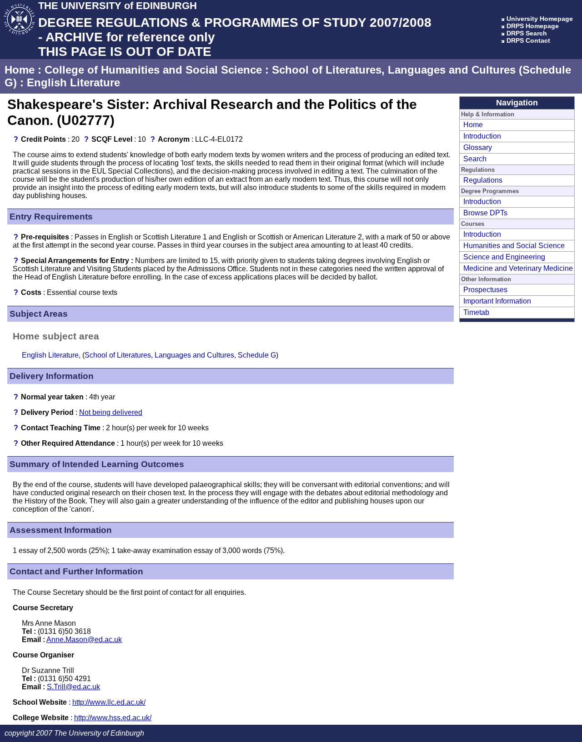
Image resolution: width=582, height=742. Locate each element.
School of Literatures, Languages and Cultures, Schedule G (180, 355)
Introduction (482, 136)
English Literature (73, 82)
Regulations (482, 180)
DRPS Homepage (533, 26)
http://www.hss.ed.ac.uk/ (112, 718)
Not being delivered (110, 412)
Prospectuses (485, 290)
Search (475, 159)
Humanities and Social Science (514, 245)
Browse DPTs (485, 213)
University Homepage (540, 18)
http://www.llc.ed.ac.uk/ (109, 702)
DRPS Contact (528, 40)
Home (20, 70)
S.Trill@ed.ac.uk (73, 687)
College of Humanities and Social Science (153, 70)
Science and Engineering (504, 257)
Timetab (476, 312)
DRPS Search (527, 33)
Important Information (497, 301)
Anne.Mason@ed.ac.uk (84, 639)
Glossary (477, 147)
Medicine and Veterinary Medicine (518, 268)
